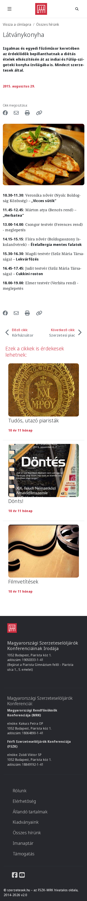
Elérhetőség (24, 801)
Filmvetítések (23, 581)
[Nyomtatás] (28, 112)
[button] (38, 112)
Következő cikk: (62, 333)
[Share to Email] (16, 112)
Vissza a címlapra (17, 24)
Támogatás (23, 853)
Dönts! (15, 501)
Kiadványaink (26, 822)
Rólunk (20, 790)
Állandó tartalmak (30, 811)
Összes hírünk (47, 24)
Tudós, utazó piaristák (33, 420)
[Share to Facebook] (7, 112)
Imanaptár (23, 843)
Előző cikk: (23, 333)
